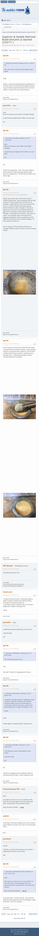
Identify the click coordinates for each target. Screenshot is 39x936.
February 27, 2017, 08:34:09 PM (11, 343)
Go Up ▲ (26, 930)
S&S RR (5, 56)
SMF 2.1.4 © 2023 (15, 931)
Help (11, 930)
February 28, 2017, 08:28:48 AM (11, 867)
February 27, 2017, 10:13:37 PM (11, 792)
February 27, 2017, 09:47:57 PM (11, 740)
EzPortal (23, 918)
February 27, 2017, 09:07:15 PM (11, 625)
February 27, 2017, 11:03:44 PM (11, 819)
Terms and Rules (18, 930)
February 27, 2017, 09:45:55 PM (11, 648)
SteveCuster (7, 592)
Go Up (3, 914)
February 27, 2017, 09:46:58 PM (11, 689)
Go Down (4, 50)
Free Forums (22, 933)
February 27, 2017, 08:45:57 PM (11, 595)
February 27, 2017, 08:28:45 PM (11, 192)
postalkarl (7, 839)
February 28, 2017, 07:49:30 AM (11, 842)
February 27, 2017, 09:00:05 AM (11, 58)
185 (24, 50)
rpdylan (6, 816)
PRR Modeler (8, 566)
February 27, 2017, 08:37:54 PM (11, 569)
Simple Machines (24, 931)
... (22, 50)
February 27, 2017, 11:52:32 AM (11, 108)
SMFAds (16, 933)
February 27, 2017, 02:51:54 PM (11, 133)
